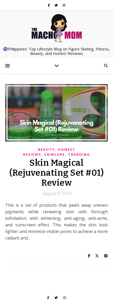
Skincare (54, 154)
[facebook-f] (49, 5)
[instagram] (64, 5)
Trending (79, 154)
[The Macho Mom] (56, 28)
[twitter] (57, 5)
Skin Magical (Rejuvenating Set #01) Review (56, 173)
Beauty (46, 149)
